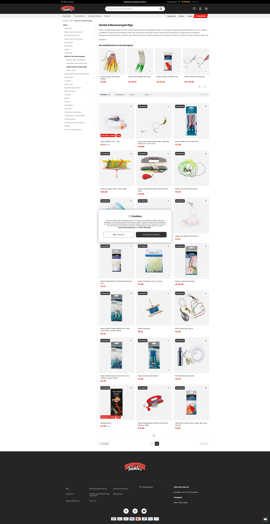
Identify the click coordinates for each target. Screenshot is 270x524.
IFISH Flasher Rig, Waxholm (184, 376)
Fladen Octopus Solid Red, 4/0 (167, 77)
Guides (190, 16)
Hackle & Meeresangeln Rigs (76, 67)
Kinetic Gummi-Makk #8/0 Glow (139, 77)
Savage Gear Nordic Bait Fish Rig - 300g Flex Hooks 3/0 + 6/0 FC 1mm (153, 142)
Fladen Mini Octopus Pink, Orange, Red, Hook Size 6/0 (191, 424)
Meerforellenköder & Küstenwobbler (76, 74)
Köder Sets (68, 28)
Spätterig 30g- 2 (106, 423)
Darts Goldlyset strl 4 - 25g (109, 141)
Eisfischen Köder (70, 91)
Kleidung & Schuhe (94, 16)
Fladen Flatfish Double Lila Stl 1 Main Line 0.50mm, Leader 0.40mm (114, 377)
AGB (67, 489)
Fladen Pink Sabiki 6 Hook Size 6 (186, 236)
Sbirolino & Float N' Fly (72, 35)
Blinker (66, 98)
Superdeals (202, 16)
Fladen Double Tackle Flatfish (148, 376)
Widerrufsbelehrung (72, 501)
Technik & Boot (79, 16)
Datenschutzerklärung (120, 489)
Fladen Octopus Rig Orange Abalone (110, 78)
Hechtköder (68, 46)
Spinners (67, 102)
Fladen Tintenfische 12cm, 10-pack (150, 281)
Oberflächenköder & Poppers (74, 122)
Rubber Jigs (68, 84)
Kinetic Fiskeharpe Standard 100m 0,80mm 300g (153, 190)
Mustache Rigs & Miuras (72, 88)
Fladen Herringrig (144, 328)
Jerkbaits (67, 81)
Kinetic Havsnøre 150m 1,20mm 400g (113, 189)
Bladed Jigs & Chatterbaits (73, 39)
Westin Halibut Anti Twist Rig (194, 77)
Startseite (65, 21)
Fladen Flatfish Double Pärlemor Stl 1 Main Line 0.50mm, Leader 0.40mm (115, 329)
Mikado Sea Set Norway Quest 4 (186, 189)
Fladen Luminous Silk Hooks (185, 281)
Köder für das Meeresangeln (83, 21)
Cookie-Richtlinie (144, 227)
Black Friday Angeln (181, 502)
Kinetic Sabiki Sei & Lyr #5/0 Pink (186, 141)
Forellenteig (68, 53)
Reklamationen (118, 494)
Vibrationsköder (69, 119)
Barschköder (68, 42)
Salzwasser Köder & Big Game (76, 63)
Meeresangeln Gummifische (75, 60)
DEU (68, 2)
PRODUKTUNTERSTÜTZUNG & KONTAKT (99, 495)
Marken (181, 16)
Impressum (69, 494)
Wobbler (67, 126)
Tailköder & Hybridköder (72, 112)
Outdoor (107, 16)
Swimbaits (68, 109)
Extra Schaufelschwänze (72, 129)
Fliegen (66, 49)
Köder (71, 21)
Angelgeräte (66, 16)
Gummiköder (68, 77)
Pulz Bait (67, 95)
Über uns (92, 501)
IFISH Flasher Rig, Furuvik (184, 328)
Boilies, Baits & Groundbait (73, 32)
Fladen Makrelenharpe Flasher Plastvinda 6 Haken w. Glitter (153, 424)
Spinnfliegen (68, 105)
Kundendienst (172, 2)
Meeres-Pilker (71, 70)
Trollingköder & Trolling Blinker (74, 115)
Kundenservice (147, 487)
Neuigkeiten (171, 16)
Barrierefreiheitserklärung (98, 489)
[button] (193, 2)
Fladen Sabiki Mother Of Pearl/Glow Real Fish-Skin (116, 282)
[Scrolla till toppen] (154, 435)
